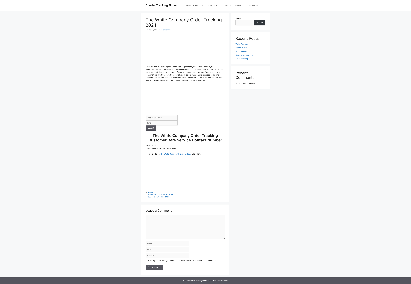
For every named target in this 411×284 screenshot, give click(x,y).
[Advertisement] (185, 50)
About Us (238, 5)
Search (238, 18)
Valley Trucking (241, 44)
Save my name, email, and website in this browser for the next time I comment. (182, 261)
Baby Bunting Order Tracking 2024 (160, 194)
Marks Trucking (242, 48)
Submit (151, 128)
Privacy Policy (213, 5)
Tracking (151, 192)
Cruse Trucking (241, 59)
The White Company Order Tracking (175, 154)
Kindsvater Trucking (244, 55)
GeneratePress (222, 281)
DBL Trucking (241, 51)
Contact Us (227, 5)
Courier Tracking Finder (161, 5)
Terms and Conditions (255, 5)
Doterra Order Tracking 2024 (158, 197)
